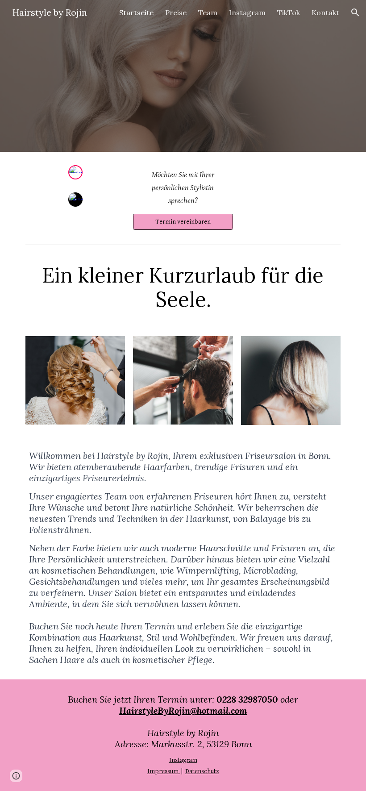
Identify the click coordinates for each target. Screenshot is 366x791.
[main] (183, 188)
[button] (355, 12)
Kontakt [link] (325, 12)
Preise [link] (176, 12)
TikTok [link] (288, 12)
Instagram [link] (247, 12)
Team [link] (207, 12)
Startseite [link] (136, 12)
